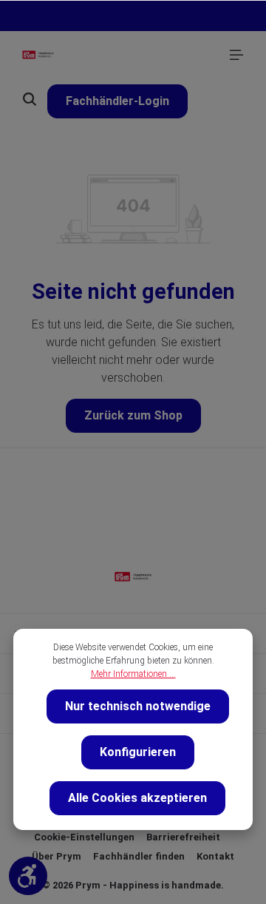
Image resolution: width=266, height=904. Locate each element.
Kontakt (215, 856)
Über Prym (56, 856)
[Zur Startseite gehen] (38, 55)
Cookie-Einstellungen (84, 837)
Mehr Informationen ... (133, 674)
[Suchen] (29, 99)
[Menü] (236, 55)
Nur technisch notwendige (138, 706)
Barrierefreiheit (183, 837)
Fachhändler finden (139, 856)
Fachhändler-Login (117, 101)
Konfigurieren (138, 752)
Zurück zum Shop (133, 415)
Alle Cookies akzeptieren (137, 798)
